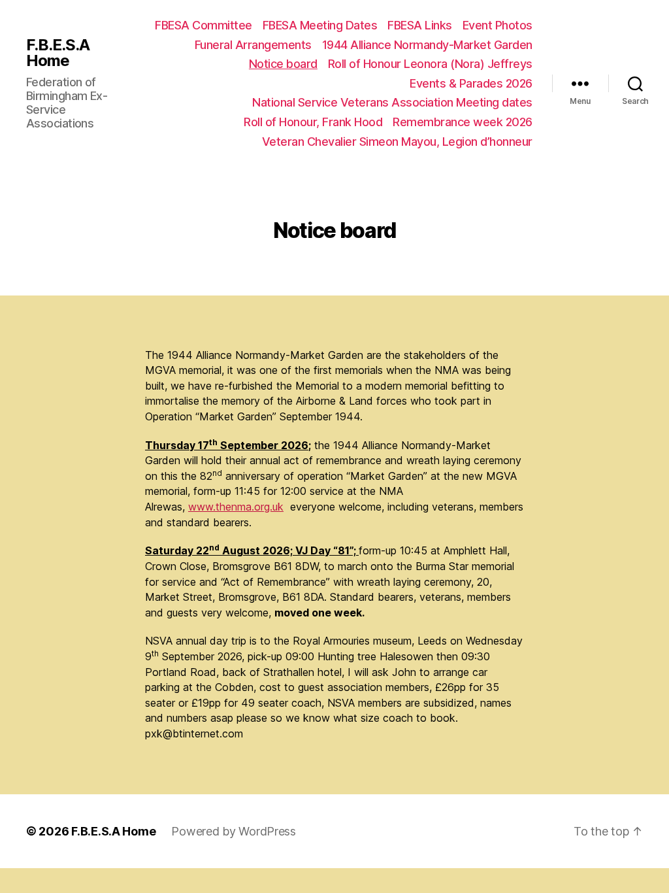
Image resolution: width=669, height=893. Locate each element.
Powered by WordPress (233, 831)
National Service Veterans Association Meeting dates (392, 102)
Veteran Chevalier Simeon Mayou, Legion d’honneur (397, 141)
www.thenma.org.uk (236, 506)
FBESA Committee (203, 25)
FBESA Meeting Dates (320, 25)
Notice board (283, 64)
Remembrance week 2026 (462, 122)
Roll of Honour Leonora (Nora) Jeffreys (430, 64)
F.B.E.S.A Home (58, 53)
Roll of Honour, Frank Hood (313, 122)
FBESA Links (419, 25)
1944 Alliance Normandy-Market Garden (427, 45)
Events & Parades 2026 (471, 83)
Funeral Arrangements (253, 45)
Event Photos (497, 25)
